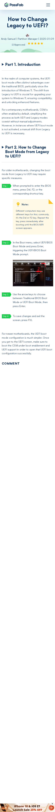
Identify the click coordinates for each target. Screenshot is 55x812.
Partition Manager (27, 38)
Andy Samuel (8, 38)
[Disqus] (27, 407)
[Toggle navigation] (48, 5)
